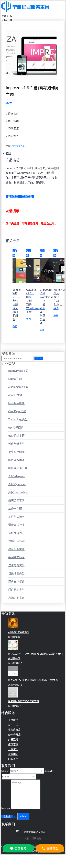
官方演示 (13, 196)
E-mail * (49, 771)
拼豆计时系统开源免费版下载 (23, 701)
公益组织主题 (16, 435)
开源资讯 (13, 749)
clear (15, 816)
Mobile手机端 (16, 403)
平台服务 (13, 719)
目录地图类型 (16, 573)
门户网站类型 (16, 590)
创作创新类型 (18, 145)
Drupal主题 (15, 379)
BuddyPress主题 (18, 371)
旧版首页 (13, 759)
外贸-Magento (16, 476)
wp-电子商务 (16, 427)
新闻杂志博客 (16, 557)
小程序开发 (14, 729)
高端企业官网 (16, 598)
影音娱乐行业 (16, 525)
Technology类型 (18, 419)
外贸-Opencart (17, 484)
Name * (5, 771)
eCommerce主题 (18, 387)
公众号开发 (14, 734)
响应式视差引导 (17, 468)
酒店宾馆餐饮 (16, 581)
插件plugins (15, 533)
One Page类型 (17, 411)
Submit (7, 816)
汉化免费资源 (16, 565)
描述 (8, 153)
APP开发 (13, 724)
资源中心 (13, 754)
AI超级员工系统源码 (18, 632)
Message (6, 808)
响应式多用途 (16, 460)
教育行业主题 (16, 549)
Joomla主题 (15, 395)
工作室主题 (15, 508)
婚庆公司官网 (16, 500)
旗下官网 (13, 744)
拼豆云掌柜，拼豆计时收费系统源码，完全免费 (33, 680)
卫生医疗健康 (16, 452)
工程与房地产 (16, 517)
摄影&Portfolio (17, 541)
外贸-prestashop (18, 492)
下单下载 (27, 196)
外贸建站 (13, 739)
